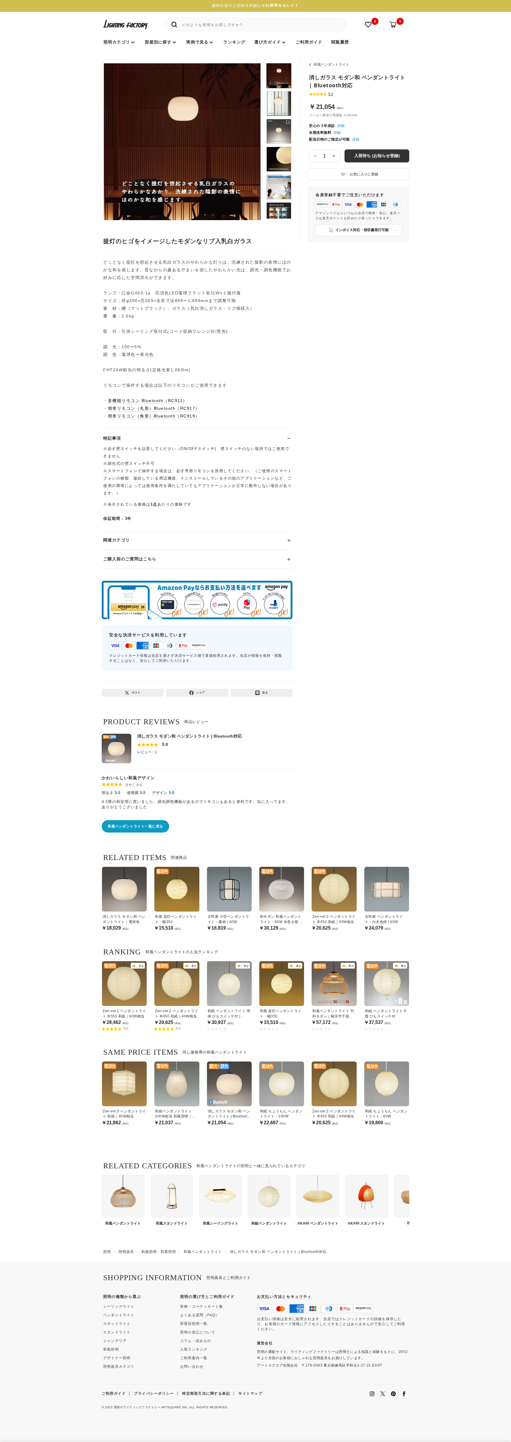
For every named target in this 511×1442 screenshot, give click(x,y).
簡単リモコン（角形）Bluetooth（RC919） (154, 416)
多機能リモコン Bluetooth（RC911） (147, 400)
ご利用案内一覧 (193, 1358)
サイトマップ (250, 1393)
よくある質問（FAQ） (199, 1315)
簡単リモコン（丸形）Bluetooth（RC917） (154, 408)
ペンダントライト (119, 1315)
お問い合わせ (191, 1366)
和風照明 (111, 1349)
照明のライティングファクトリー (137, 1407)
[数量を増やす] (334, 156)
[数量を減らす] (315, 156)
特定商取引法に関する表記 (206, 1393)
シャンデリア (115, 1341)
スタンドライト (116, 1332)
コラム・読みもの (195, 1341)
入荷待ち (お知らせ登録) (377, 155)
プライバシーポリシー (154, 1393)
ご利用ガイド (114, 1393)
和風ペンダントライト (331, 64)
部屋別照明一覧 (193, 1324)
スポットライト (116, 1324)
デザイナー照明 (116, 1358)
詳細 (341, 126)
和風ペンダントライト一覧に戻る (135, 826)
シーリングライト (119, 1306)
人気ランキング (193, 1349)
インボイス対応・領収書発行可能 (362, 230)
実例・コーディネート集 (201, 1306)
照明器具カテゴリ (119, 1366)
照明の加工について (197, 1332)
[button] (116, 135)
